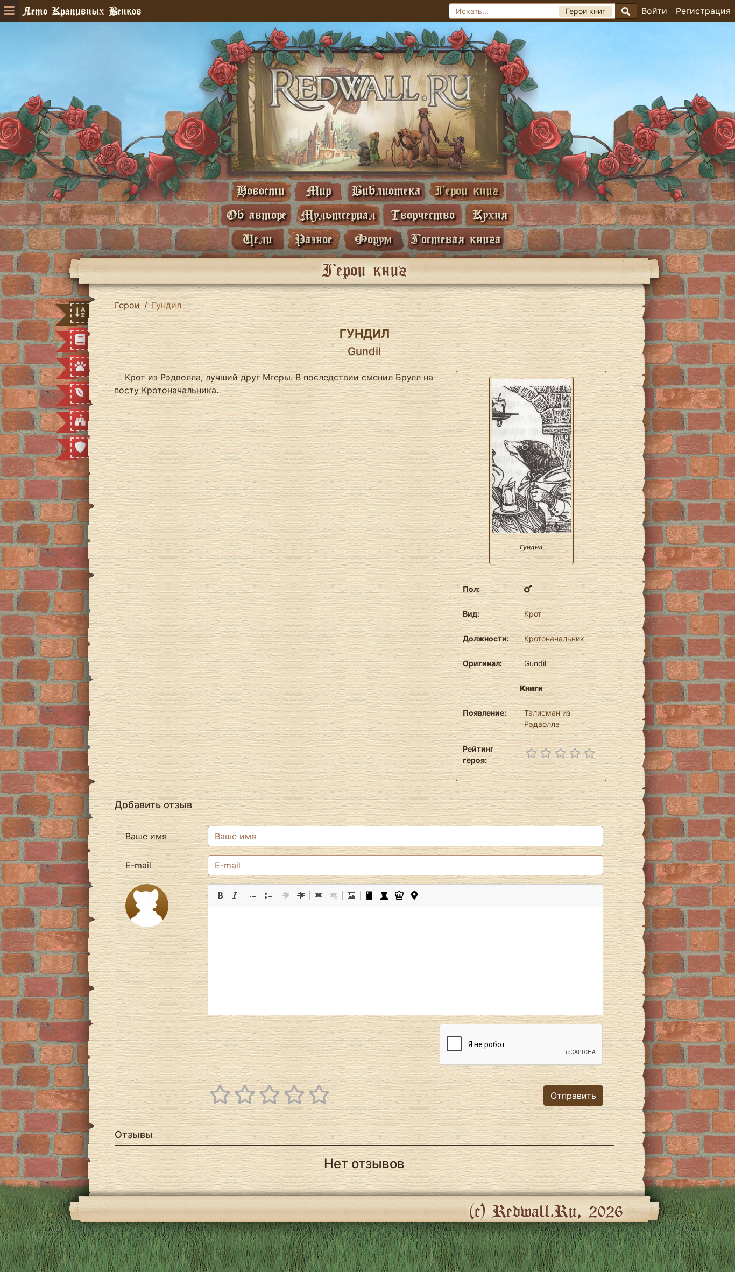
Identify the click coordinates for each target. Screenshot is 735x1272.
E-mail (138, 865)
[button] (220, 895)
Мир (318, 190)
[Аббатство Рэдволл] (367, 111)
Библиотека (386, 190)
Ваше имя (146, 836)
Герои (127, 305)
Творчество (423, 214)
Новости (260, 190)
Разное (314, 238)
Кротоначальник (554, 638)
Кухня (489, 214)
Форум (373, 238)
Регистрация (703, 10)
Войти (654, 10)
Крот (532, 613)
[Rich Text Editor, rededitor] (405, 961)
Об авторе (257, 214)
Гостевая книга (456, 238)
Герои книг (466, 190)
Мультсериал (338, 214)
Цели (257, 238)
